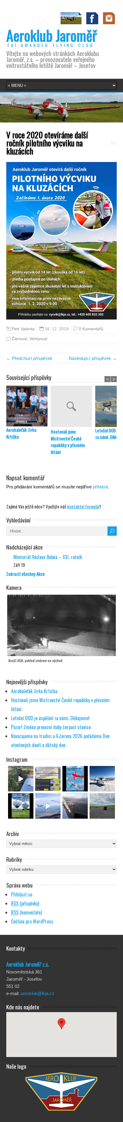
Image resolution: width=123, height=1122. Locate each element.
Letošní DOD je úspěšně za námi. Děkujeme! (50, 718)
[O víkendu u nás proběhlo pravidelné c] (102, 806)
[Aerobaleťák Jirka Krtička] (28, 406)
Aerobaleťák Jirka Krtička (21, 433)
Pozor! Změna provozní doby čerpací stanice (51, 727)
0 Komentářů (91, 328)
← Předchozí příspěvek (29, 358)
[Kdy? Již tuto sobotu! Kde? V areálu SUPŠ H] (48, 778)
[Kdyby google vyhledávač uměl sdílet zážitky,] (20, 778)
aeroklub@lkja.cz (37, 993)
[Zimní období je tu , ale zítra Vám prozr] (102, 778)
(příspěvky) (25, 903)
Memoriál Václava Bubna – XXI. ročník (47, 557)
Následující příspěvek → (93, 358)
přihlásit (100, 486)
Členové (19, 338)
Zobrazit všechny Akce (25, 573)
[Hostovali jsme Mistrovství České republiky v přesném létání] (73, 407)
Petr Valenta (23, 329)
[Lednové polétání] (75, 806)
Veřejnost (38, 338)
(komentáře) (26, 912)
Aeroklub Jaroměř (51, 35)
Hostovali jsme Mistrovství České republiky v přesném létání (68, 441)
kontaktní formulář (83, 506)
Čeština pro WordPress (32, 921)
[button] (61, 1029)
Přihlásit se (21, 894)
